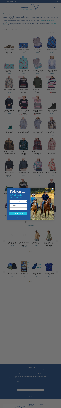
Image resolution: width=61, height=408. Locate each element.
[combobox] (18, 201)
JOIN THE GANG (18, 213)
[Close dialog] (52, 189)
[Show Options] (26, 201)
